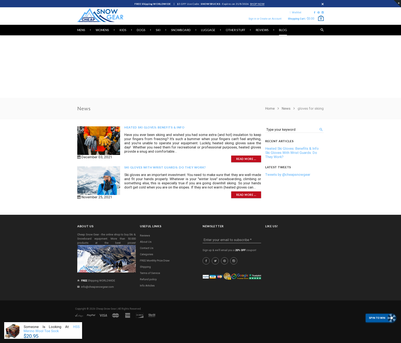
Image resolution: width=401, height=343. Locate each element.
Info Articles (147, 285)
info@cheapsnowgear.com (97, 286)
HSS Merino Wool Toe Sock (52, 329)
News (286, 108)
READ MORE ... (246, 159)
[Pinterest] (318, 12)
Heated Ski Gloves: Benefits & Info (154, 127)
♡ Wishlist (295, 12)
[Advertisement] (200, 66)
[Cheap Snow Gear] (100, 15)
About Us (145, 241)
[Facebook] (314, 12)
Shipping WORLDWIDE (98, 280)
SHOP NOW (257, 3)
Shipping (145, 266)
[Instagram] (323, 12)
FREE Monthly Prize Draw (155, 260)
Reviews (145, 235)
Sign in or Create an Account (265, 18)
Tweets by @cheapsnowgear (287, 174)
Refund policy (148, 279)
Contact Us (146, 248)
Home (270, 108)
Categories (146, 254)
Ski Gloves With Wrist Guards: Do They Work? (165, 167)
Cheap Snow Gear (106, 308)
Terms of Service (150, 273)
